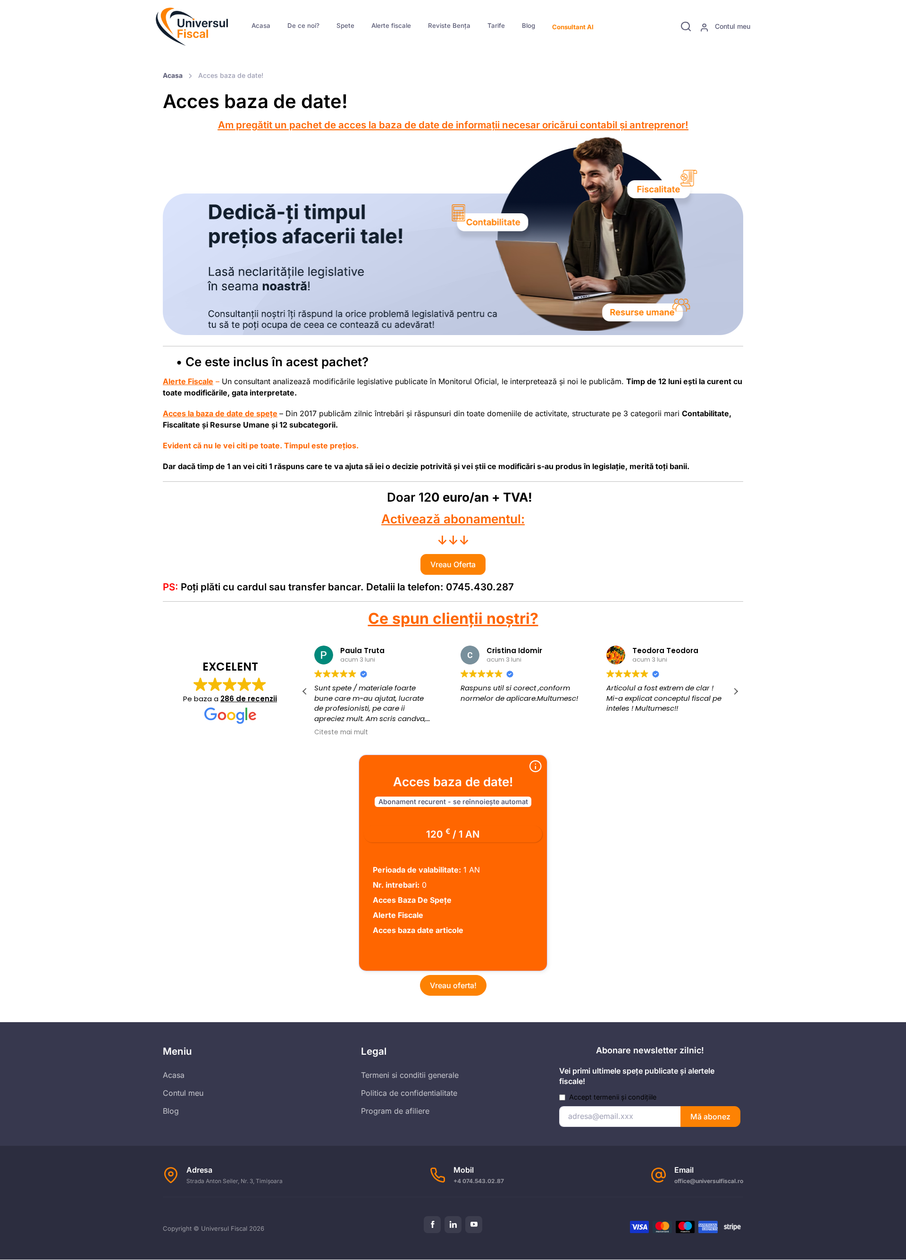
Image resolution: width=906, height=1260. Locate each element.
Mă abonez (710, 1116)
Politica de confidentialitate (409, 1093)
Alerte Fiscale (398, 915)
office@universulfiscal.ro (708, 1180)
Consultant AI (573, 27)
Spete (345, 25)
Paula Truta (346, 650)
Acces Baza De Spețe (412, 900)
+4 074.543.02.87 (478, 1180)
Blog (528, 25)
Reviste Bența (449, 25)
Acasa (261, 25)
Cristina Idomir (498, 650)
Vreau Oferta (453, 564)
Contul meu (731, 26)
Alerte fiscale (391, 25)
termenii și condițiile (625, 1097)
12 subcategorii (307, 424)
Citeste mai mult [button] (325, 732)
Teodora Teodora (649, 650)
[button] (736, 691)
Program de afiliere (395, 1111)
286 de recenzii (248, 699)
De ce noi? (303, 25)
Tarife (496, 25)
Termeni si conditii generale (410, 1075)
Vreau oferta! (453, 985)
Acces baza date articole (418, 930)
